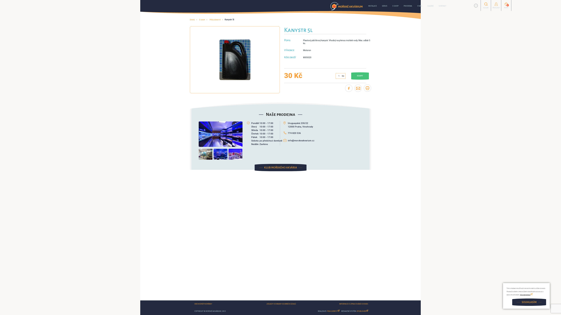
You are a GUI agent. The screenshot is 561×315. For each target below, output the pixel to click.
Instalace (372, 6)
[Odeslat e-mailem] (358, 88)
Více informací (525, 295)
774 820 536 (294, 133)
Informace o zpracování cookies (353, 304)
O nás (419, 6)
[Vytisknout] (367, 88)
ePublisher (361, 311)
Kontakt (442, 6)
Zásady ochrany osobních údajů (281, 304)
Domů (192, 20)
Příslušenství (215, 20)
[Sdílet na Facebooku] (348, 88)
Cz (476, 5)
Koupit (360, 76)
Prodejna (408, 6)
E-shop (396, 6)
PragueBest (332, 311)
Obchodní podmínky (203, 304)
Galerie (430, 6)
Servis (384, 6)
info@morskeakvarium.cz (301, 140)
